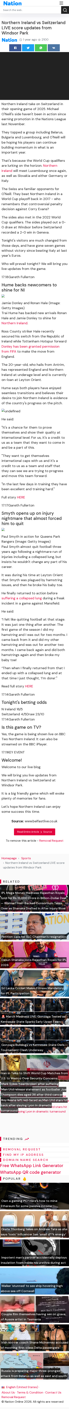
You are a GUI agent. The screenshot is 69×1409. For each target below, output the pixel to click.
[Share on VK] (54, 47)
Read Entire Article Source (34, 831)
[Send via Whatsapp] (41, 47)
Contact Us (53, 1392)
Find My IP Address (23, 1155)
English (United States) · (22, 1387)
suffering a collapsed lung (22, 598)
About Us (8, 1392)
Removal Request (14, 1397)
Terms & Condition (30, 1392)
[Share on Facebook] (15, 47)
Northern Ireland (14, 323)
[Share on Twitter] (28, 47)
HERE (21, 497)
